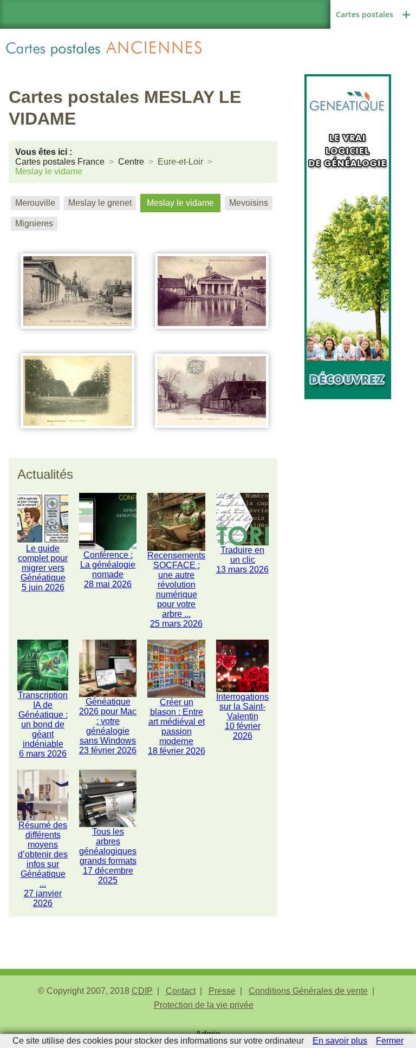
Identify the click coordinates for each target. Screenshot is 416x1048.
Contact (181, 990)
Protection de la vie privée (203, 1005)
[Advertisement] (347, 453)
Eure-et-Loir (180, 161)
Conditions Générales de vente (308, 990)
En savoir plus (340, 1040)
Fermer (390, 1040)
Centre (131, 161)
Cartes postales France (60, 161)
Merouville (35, 202)
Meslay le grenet (100, 202)
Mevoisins (248, 202)
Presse (222, 990)
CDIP (142, 990)
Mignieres (34, 223)
